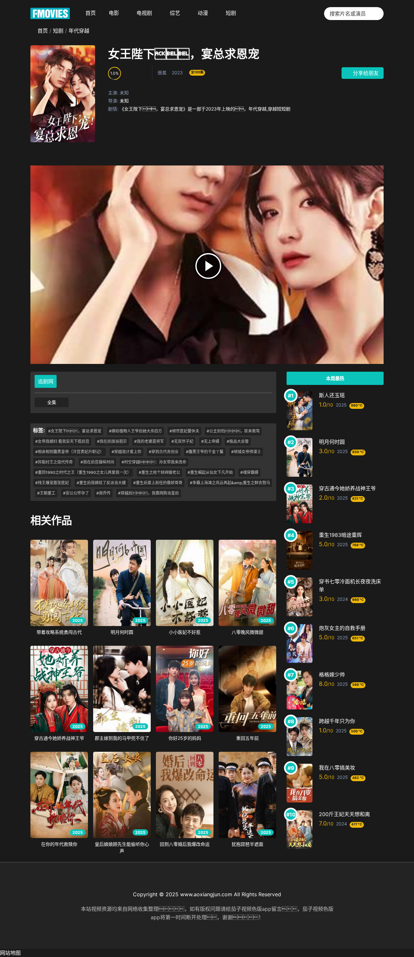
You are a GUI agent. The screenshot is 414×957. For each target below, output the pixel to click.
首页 (90, 13)
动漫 (203, 13)
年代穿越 (79, 30)
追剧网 (45, 381)
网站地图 (10, 953)
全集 (51, 402)
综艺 (175, 13)
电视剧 (144, 13)
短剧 (231, 13)
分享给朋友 (365, 73)
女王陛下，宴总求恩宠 (183, 54)
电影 (114, 13)
